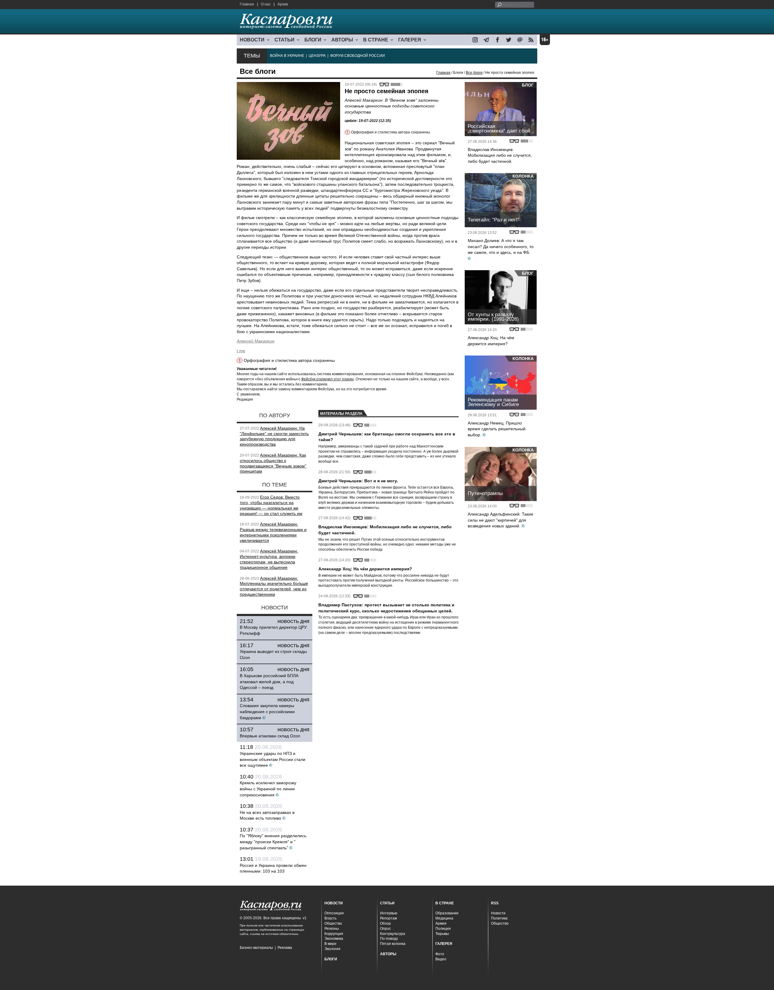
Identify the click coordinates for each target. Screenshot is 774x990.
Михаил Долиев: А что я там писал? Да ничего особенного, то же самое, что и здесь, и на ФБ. (501, 246)
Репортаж (388, 918)
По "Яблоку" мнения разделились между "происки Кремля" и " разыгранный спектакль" (273, 841)
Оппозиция (334, 913)
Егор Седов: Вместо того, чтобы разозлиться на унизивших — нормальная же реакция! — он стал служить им (271, 505)
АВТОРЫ (342, 39)
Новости (498, 913)
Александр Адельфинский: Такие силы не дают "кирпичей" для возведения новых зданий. (500, 520)
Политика (499, 918)
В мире (330, 944)
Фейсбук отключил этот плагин (327, 379)
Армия (441, 923)
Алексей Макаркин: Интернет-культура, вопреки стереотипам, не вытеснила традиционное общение (269, 559)
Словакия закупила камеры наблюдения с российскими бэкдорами (267, 711)
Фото (439, 954)
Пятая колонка (392, 944)
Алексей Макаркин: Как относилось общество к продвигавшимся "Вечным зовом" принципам (273, 463)
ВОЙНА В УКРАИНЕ (287, 56)
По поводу (389, 938)
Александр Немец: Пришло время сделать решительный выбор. (496, 429)
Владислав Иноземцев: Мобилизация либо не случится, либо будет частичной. (500, 155)
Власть (330, 918)
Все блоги (474, 72)
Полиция (443, 928)
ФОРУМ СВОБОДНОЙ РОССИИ (357, 56)
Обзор (385, 923)
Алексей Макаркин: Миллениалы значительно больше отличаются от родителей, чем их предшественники (274, 586)
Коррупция (333, 934)
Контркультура (392, 934)
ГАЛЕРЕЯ (409, 39)
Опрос (385, 928)
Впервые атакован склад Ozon (270, 735)
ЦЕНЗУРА (317, 56)
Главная (247, 4)
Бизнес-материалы (256, 948)
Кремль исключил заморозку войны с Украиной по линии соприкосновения (268, 788)
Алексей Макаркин (256, 341)
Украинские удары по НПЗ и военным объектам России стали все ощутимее (272, 759)
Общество (333, 923)
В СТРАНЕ (375, 39)
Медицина (444, 918)
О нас (266, 4)
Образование (447, 913)
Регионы (331, 928)
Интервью (388, 913)
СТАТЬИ (284, 39)
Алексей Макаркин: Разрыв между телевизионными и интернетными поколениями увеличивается (273, 532)
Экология (332, 949)
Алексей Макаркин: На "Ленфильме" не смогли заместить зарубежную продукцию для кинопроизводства (274, 436)
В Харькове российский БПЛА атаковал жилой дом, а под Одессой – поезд (269, 681)
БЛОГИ (312, 39)
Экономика (333, 938)
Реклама (285, 948)
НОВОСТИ (252, 39)
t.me (241, 350)
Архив (283, 4)
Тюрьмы (442, 934)
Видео (440, 959)
